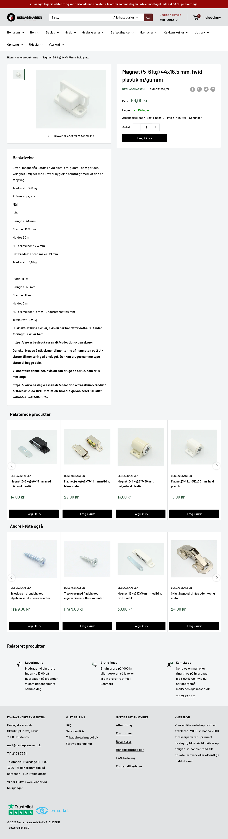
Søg (68, 725)
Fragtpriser (124, 733)
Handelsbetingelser (130, 750)
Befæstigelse (120, 32)
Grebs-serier (91, 32)
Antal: (126, 127)
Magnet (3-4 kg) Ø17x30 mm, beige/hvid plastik (136, 483)
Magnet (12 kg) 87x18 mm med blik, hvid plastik (140, 596)
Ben (33, 32)
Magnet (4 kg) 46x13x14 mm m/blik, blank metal (87, 483)
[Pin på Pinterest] (199, 89)
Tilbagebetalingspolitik (82, 737)
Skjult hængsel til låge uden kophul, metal (193, 596)
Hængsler (147, 32)
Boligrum (13, 32)
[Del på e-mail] (212, 89)
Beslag (50, 32)
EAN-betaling (125, 758)
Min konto (167, 20)
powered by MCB (19, 827)
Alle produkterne (27, 57)
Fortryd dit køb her (79, 743)
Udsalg (34, 44)
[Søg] (148, 17)
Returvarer (123, 741)
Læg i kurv (144, 138)
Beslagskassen (133, 89)
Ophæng (13, 44)
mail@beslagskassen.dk (24, 745)
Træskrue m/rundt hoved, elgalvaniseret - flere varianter (30, 596)
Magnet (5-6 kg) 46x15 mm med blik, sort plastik (31, 483)
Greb (68, 32)
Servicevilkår (75, 731)
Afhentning (124, 725)
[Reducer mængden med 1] (137, 127)
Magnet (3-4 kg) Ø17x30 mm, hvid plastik (192, 483)
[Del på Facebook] (192, 89)
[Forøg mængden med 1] (155, 127)
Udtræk (200, 32)
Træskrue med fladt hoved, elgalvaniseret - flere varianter (83, 596)
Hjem (10, 57)
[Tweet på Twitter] (206, 89)
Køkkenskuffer (174, 32)
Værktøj (54, 44)
